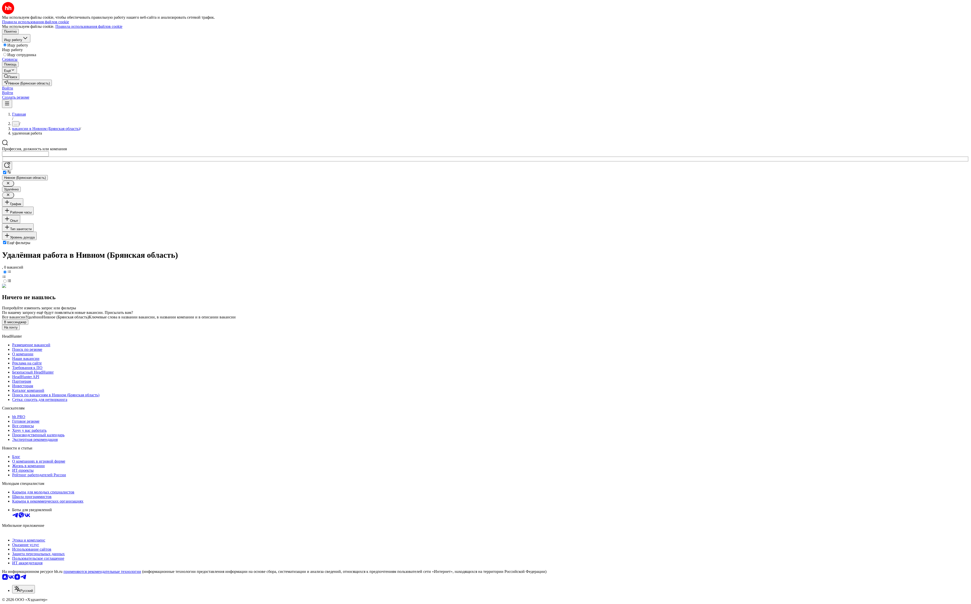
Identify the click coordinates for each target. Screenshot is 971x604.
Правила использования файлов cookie (88, 26)
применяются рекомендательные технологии (102, 571)
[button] (7, 88)
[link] (10, 76)
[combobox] (25, 154)
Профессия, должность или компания (34, 149)
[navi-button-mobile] (7, 104)
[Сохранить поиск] (7, 166)
